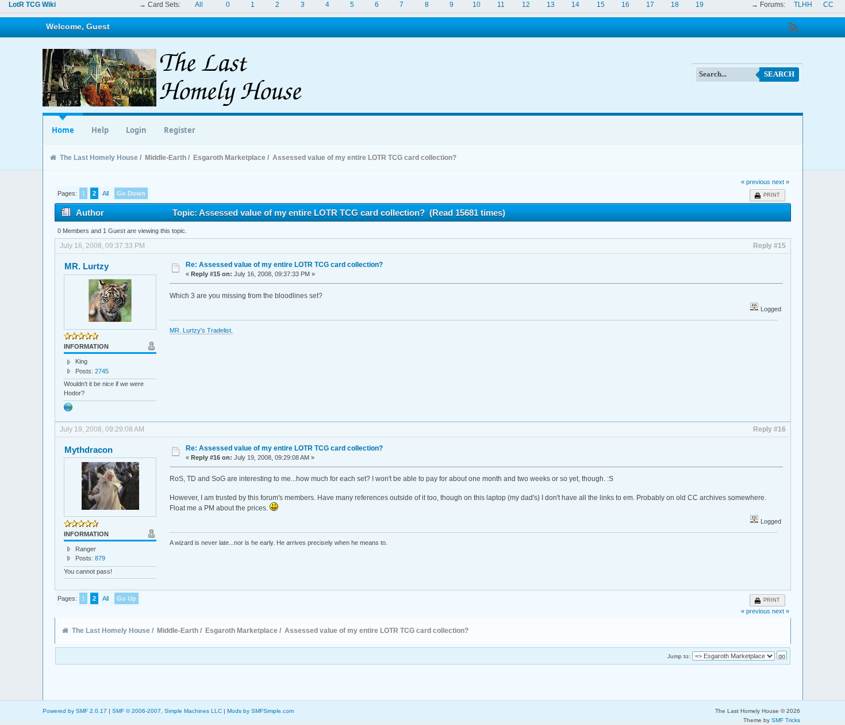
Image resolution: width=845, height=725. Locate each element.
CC (828, 5)
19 (700, 5)
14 (575, 5)
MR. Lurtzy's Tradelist (200, 330)
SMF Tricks (785, 720)
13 (551, 5)
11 (501, 5)
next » (780, 181)
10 (477, 5)
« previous (755, 181)
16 (625, 5)
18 (675, 5)
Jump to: (678, 656)
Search (779, 74)
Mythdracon (88, 450)
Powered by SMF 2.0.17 (75, 711)
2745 (102, 371)
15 (601, 5)
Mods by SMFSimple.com (260, 711)
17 (650, 5)
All (199, 5)
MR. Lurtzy (86, 266)
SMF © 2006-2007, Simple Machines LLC (167, 711)
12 (526, 5)
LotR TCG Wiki (32, 5)
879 (100, 558)
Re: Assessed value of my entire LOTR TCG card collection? (284, 265)
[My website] (68, 409)
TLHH (803, 5)
